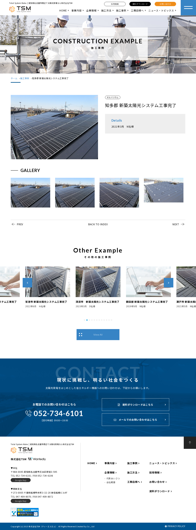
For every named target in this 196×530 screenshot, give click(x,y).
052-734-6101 (58, 413)
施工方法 (106, 10)
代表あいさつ (113, 478)
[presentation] (27, 282)
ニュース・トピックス (161, 10)
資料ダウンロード (159, 491)
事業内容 (76, 10)
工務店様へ (137, 10)
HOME (63, 10)
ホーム (14, 78)
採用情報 (154, 472)
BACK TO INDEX (98, 224)
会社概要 (110, 482)
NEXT (175, 224)
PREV (20, 224)
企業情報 (91, 10)
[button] (84, 319)
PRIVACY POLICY (176, 526)
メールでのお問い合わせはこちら (137, 419)
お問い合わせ (157, 482)
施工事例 (121, 10)
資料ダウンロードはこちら (137, 404)
